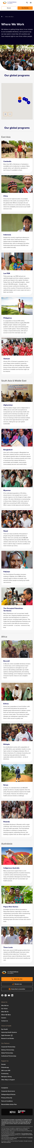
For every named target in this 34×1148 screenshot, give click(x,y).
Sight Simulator (5, 1035)
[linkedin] (12, 995)
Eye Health (4, 1029)
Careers (3, 1018)
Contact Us (4, 1021)
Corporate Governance (8, 1091)
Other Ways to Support (8, 1080)
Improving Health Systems (9, 1032)
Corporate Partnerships (8, 1047)
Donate (3, 1064)
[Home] (9, 2)
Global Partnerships (7, 1053)
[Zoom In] (5, 114)
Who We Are (5, 1005)
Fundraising (4, 1073)
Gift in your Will (5, 1070)
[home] (1, 17)
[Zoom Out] (10, 114)
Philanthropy (5, 1067)
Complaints (4, 1088)
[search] (27, 3)
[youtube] (9, 995)
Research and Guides (7, 1038)
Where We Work (6, 1015)
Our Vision (4, 1009)
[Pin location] (19, 98)
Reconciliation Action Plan (9, 1104)
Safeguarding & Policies (8, 1094)
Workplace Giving (6, 1077)
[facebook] (2, 995)
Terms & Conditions (7, 1101)
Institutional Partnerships (8, 1056)
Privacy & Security (6, 1098)
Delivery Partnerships (7, 1050)
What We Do (4, 1012)
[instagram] (6, 995)
